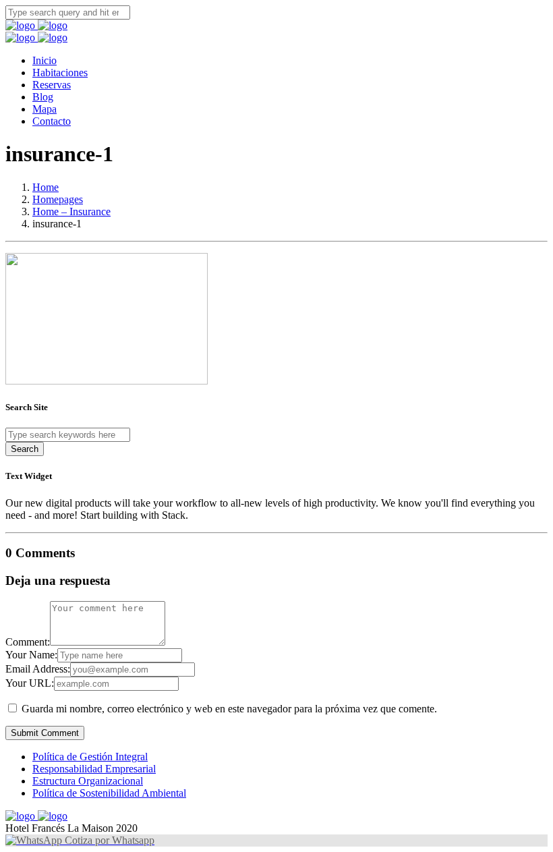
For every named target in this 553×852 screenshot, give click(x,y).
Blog (42, 97)
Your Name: (31, 654)
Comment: (27, 642)
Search (24, 449)
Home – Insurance (71, 211)
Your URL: (29, 683)
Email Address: (37, 669)
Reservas (51, 84)
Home (45, 187)
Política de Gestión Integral (90, 756)
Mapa (44, 109)
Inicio (44, 60)
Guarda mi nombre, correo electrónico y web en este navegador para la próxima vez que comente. (229, 708)
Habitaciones (60, 72)
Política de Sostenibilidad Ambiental (109, 793)
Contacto (51, 121)
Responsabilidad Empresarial (94, 768)
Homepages (57, 199)
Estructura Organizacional (87, 781)
